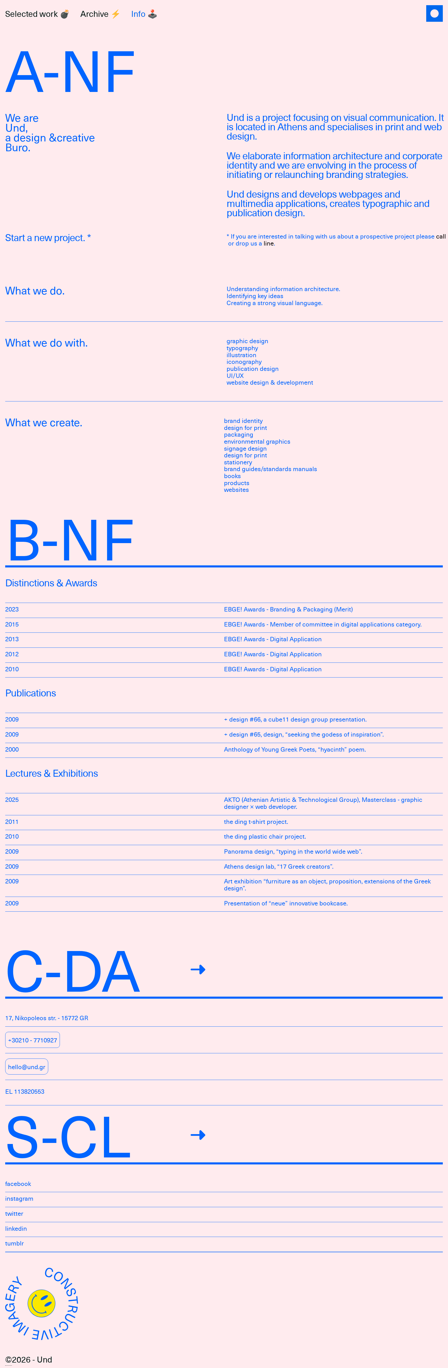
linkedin (16, 1228)
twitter (14, 1213)
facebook (18, 1183)
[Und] (434, 13)
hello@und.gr (26, 1066)
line (269, 243)
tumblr (14, 1243)
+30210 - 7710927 (32, 1040)
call (441, 236)
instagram (19, 1198)
